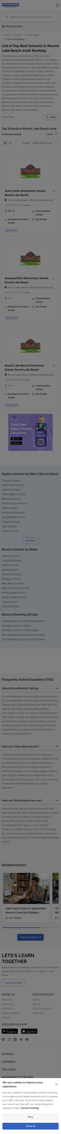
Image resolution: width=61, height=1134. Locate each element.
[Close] (55, 528)
